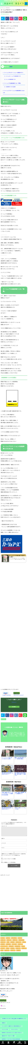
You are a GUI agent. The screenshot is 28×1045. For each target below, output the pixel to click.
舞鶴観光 (18, 950)
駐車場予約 (19, 1043)
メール (3, 843)
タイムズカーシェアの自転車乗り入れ (12, 76)
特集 (8, 1043)
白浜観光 (12, 948)
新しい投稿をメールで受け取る (8, 862)
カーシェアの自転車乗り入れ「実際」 (12, 83)
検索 (25, 1043)
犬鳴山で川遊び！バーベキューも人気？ (20, 808)
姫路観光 (8, 937)
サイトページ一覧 (5, 1029)
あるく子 (5, 736)
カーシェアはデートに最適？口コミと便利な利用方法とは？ (11, 1026)
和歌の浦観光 (14, 937)
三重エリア (24, 948)
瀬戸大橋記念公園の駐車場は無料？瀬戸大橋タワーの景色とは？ (20, 774)
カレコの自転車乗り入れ (10, 79)
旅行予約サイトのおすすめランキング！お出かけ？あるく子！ (12, 1032)
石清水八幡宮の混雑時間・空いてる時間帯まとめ (20, 793)
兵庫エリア (18, 948)
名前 (3, 838)
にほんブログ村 (7, 695)
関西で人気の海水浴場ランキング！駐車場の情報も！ (20, 758)
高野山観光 (11, 946)
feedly (14, 706)
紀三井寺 (20, 937)
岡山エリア (7, 950)
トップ (14, 1043)
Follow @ (14, 702)
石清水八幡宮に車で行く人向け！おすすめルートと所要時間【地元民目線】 (7, 793)
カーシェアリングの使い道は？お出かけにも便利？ (7, 758)
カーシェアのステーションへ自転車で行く (13, 72)
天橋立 (8, 948)
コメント (4, 826)
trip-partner (3, 1008)
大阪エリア (13, 950)
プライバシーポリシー (14, 1029)
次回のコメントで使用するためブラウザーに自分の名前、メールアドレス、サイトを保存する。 (13, 854)
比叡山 (23, 946)
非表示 (11, 66)
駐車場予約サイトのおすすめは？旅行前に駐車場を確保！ (11, 1039)
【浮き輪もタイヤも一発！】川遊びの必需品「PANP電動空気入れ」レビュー (14, 1019)
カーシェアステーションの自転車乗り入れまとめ (13, 91)
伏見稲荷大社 (17, 946)
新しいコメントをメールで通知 (8, 858)
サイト (2, 847)
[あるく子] (6, 963)
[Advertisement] (14, 625)
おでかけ (3, 719)
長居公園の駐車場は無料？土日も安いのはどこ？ (7, 774)
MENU (2, 1043)
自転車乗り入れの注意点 (10, 86)
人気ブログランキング (18, 695)
